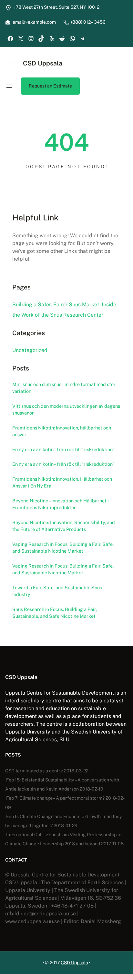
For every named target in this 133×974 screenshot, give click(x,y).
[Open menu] (9, 86)
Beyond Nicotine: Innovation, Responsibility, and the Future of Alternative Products (63, 526)
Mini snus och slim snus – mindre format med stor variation (64, 387)
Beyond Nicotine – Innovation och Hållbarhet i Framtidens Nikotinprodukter (60, 504)
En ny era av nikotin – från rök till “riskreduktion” (63, 449)
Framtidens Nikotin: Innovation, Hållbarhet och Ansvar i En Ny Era (62, 482)
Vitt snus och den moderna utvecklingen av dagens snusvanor (66, 409)
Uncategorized (29, 350)
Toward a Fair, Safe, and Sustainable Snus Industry (57, 591)
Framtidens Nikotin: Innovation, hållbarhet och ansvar (61, 431)
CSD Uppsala (42, 63)
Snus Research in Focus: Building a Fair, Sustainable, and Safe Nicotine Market (54, 612)
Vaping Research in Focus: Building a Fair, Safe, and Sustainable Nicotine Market (63, 547)
